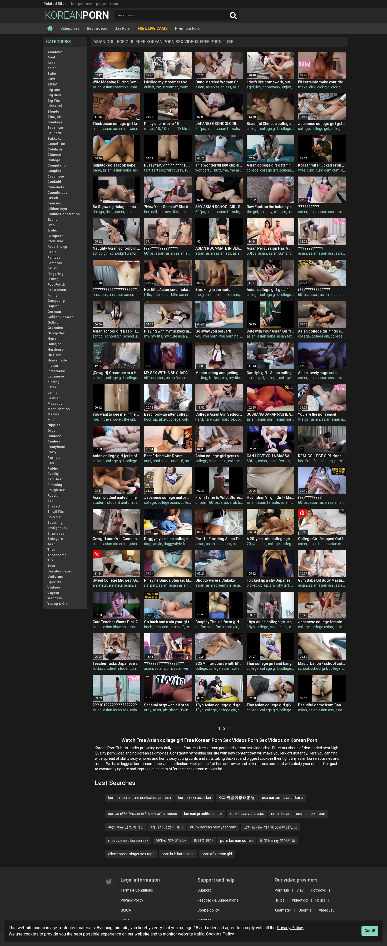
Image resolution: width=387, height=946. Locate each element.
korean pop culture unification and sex (139, 798)
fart (147, 170)
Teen (51, 544)
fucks (97, 668)
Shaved (53, 506)
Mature (53, 414)
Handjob (54, 344)
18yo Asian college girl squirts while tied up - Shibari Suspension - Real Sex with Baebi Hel (270, 622)
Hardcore (55, 349)
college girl (269, 129)
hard (199, 419)
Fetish (52, 268)
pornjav (101, 4)
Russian (54, 495)
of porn (280, 212)
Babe (51, 74)
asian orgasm (292, 502)
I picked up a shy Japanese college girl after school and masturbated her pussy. (270, 580)
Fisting (52, 279)
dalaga (98, 212)
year (256, 544)
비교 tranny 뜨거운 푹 (277, 840)
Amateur (54, 52)
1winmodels (190, 710)
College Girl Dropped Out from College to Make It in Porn (322, 539)
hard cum (212, 419)
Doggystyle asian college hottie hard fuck (168, 539)
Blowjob (54, 117)
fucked (190, 170)
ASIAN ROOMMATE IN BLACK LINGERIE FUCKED (219, 248)
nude (212, 295)
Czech (52, 198)
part (153, 585)
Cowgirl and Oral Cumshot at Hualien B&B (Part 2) (116, 539)
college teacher (343, 129)
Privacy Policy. (290, 927)
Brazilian (55, 127)
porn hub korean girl (178, 854)
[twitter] (109, 882)
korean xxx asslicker (194, 798)
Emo (50, 225)
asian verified (184, 668)
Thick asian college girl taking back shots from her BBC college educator (116, 124)
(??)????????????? (161, 248)
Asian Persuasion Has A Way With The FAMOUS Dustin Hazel (270, 248)
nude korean (228, 295)
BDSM (52, 84)
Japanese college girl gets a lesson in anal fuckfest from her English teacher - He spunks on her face (322, 124)
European (55, 236)
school (98, 336)
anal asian (161, 461)
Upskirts (54, 582)
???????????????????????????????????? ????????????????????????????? (116, 290)
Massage (55, 403)
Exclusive (55, 241)
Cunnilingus (57, 192)
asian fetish (286, 336)
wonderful (203, 170)
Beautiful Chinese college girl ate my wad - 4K (270, 124)
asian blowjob (114, 627)
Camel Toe (56, 144)
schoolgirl (100, 253)
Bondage (54, 122)
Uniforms (55, 576)
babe (97, 170)
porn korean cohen (236, 840)
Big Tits (53, 101)
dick (312, 87)
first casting (323, 461)
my (158, 87)
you (198, 336)
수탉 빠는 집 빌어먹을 (126, 827)
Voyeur (53, 593)
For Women (56, 290)
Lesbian (54, 398)
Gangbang (56, 301)
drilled (149, 87)
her (147, 212)
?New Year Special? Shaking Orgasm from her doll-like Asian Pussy (168, 207)
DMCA (126, 910)
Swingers (55, 539)
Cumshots (55, 187)
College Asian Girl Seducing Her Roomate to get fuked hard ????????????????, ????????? (219, 414)
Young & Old (57, 604)
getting (201, 378)
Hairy (52, 338)
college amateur (292, 129)
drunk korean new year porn (213, 827)
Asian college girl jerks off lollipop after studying (116, 456)
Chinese (54, 155)
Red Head (55, 479)
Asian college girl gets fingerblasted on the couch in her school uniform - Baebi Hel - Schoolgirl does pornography (270, 165)
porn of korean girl (217, 854)
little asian (161, 295)
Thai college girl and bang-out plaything (270, 663)
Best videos (97, 28)
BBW (51, 79)
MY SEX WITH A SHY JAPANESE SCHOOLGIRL (168, 373)
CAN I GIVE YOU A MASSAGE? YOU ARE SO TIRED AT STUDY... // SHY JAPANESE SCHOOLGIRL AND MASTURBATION (270, 456)
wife (301, 170)
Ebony (52, 220)
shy (273, 585)
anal (147, 461)
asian (52, 68)
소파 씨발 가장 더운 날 (237, 798)
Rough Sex (56, 490)
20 (249, 544)
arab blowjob (240, 502)
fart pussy (174, 170)
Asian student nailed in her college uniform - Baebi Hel (116, 497)
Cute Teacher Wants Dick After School (116, 622)
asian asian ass (218, 87)
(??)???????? (310, 497)
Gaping (53, 306)
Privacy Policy (132, 900)
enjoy (286, 87)
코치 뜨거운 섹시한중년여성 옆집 (270, 827)
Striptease (55, 533)
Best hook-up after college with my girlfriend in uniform (168, 414)
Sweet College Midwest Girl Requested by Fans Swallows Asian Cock (116, 580)
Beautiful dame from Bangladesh (322, 705)
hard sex (229, 419)
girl (235, 627)
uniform (202, 627)
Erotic (52, 230)
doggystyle (153, 544)
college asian (290, 170)
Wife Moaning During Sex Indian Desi (116, 82)
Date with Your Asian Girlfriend (270, 331)
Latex (51, 387)
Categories (70, 28)
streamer (170, 87)
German (54, 312)
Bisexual (54, 106)
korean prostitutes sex (203, 814)
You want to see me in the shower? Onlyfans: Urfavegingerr (116, 414)
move (190, 627)
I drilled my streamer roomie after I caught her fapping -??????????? (168, 82)
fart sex (158, 170)
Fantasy (53, 257)
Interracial (56, 371)
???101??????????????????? (116, 705)
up (266, 585)
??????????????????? (164, 663)
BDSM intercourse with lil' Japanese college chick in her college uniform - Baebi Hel (219, 663)
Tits (50, 560)
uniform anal (221, 627)
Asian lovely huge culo (317, 373)
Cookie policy (208, 910)
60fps (200, 129)
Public (52, 468)
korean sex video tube (247, 814)
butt (217, 170)
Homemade (57, 360)
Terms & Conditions (137, 890)
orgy (147, 710)
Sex (50, 501)
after (163, 419)
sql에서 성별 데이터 (167, 827)
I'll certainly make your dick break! (322, 82)
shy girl (283, 585)
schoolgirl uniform (125, 253)
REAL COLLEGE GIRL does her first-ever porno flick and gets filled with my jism (322, 456)
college (253, 129)
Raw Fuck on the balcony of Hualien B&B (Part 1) (270, 207)
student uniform (120, 502)
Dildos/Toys (57, 209)
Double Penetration (63, 214)
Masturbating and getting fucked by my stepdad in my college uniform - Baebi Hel (219, 373)
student (99, 502)
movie (149, 129)
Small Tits (55, 512)
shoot (174, 710)
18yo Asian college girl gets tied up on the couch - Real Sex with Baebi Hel (219, 705)
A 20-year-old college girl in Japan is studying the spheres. (270, 539)
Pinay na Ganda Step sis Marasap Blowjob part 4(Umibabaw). (168, 580)
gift (261, 378)
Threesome (57, 555)
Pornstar (54, 458)
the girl (252, 212)
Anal (51, 57)
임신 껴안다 (203, 840)
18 (158, 129)
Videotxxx (300, 900)
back (148, 627)
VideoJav (326, 910)
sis (146, 585)
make (302, 87)
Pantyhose (56, 447)
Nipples (53, 425)
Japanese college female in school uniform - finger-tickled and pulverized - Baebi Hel (322, 622)
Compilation (57, 165)
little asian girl (182, 295)
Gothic (52, 322)
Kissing (53, 382)
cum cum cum (328, 170)
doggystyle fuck (177, 544)
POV (50, 463)
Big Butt (53, 90)
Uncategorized (59, 571)
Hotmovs (318, 890)
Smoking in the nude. (213, 290)
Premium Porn (187, 28)
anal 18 (177, 461)
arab (224, 502)
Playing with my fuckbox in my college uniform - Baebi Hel (168, 331)
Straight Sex (57, 528)
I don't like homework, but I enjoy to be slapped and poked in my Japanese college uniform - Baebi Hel (270, 82)
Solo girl (54, 517)
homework (271, 87)
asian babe (122, 170)
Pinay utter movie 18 (161, 124)
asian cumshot (281, 253)
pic (165, 710)
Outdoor (54, 436)
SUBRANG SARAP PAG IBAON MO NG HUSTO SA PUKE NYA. (270, 414)
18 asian (169, 129)
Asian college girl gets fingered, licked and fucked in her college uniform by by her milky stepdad (270, 290)
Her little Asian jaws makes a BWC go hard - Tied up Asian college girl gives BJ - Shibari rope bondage (168, 290)
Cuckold (54, 182)
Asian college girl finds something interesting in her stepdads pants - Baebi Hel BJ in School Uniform (322, 331)
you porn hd (229, 336)
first (308, 461)
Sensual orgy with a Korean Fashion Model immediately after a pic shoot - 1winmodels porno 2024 (168, 705)
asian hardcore (288, 419)
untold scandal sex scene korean (298, 814)
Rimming (54, 485)
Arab (51, 63)
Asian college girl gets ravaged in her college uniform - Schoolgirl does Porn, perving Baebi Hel (219, 456)
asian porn (139, 87)
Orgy (51, 430)
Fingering (55, 274)
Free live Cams (153, 28)
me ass (236, 170)
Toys (51, 566)
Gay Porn (122, 28)
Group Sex (56, 333)
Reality (53, 474)
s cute (252, 378)
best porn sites (82, 4)
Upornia (305, 910)
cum (310, 170)
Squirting (55, 523)
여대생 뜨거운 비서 (171, 840)
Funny (52, 295)
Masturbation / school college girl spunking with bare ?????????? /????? (322, 663)
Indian (52, 366)
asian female (228, 129)
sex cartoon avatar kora (282, 798)
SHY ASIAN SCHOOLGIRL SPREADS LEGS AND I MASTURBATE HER (219, 207)
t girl (250, 87)
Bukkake (54, 138)
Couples (54, 171)
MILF (51, 420)
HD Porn (54, 355)
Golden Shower (60, 317)
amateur (100, 295)
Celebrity (55, 149)
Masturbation (58, 409)
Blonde (53, 111)
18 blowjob (186, 129)
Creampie (55, 176)
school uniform (135, 336)
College (53, 160)
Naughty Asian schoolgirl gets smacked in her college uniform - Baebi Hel (116, 248)
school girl (113, 336)
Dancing (54, 203)
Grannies (55, 328)
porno (339, 461)
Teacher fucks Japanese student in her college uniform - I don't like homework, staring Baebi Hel (116, 663)
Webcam (54, 598)
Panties (53, 441)
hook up (150, 419)
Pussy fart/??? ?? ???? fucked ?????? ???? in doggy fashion (168, 165)
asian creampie (116, 87)
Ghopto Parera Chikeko (215, 580)
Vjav (300, 890)
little (147, 295)
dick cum (338, 87)
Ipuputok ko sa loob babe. (114, 165)
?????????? (308, 207)
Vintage (53, 587)
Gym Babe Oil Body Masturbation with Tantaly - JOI (322, 580)
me (225, 170)
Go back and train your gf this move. (168, 622)
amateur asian (121, 295)
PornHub (282, 890)
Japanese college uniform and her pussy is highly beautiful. (168, 497)
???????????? (310, 248)
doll (154, 212)
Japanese (55, 376)
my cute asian (175, 336)
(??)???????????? (314, 290)
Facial (52, 252)
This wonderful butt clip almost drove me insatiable (219, 165)
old (263, 544)
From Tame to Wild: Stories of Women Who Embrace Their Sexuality (219, 497)
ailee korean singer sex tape (131, 854)
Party (51, 452)
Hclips (279, 900)
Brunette (54, 133)
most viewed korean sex (128, 840)
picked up (254, 585)
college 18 (343, 627)
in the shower (111, 419)
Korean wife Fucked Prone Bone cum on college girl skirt (322, 165)
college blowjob (292, 710)
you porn (210, 336)
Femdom (54, 263)
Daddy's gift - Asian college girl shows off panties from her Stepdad (270, 373)
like (258, 87)
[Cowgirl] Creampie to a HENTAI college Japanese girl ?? (116, 373)
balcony (266, 212)
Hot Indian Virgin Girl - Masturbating (270, 497)
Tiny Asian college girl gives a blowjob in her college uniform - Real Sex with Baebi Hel (270, 705)
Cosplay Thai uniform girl (217, 622)
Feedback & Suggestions (217, 900)
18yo (251, 627)
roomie (185, 87)
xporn (114, 4)
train (175, 627)
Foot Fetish (56, 284)
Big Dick (54, 95)
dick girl (323, 87)
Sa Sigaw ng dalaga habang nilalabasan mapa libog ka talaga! (116, 207)
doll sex (164, 212)
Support (204, 890)
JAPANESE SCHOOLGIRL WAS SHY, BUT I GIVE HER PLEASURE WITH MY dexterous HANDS (219, 124)
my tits (156, 336)
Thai (51, 549)
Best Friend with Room (163, 456)
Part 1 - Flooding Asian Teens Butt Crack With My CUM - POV (219, 539)
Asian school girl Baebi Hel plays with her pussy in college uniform (116, 331)
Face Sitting (57, 247)
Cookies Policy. (220, 934)
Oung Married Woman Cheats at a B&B (219, 82)
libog (109, 212)
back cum (161, 627)
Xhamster (283, 910)
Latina (52, 393)
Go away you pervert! (213, 331)
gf (182, 627)
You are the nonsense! (317, 414)
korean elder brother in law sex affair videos (142, 814)
